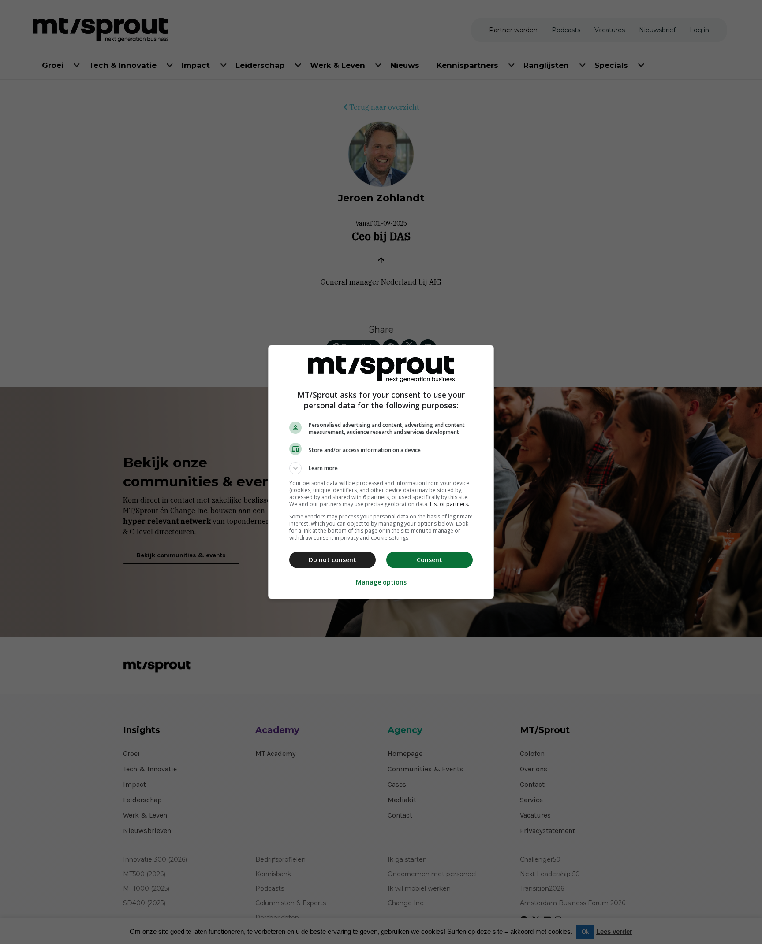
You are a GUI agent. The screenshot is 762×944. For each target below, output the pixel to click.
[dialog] (381, 472)
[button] (381, 468)
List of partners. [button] (449, 504)
